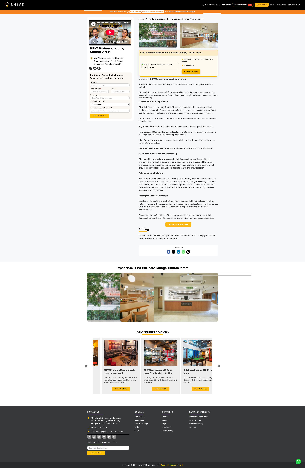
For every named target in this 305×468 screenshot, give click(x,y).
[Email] (188, 251)
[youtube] (104, 437)
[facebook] (89, 437)
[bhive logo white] (14, 2)
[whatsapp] (114, 437)
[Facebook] (168, 251)
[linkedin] (109, 437)
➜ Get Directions (191, 71)
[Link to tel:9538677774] (99, 68)
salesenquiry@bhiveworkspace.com (107, 431)
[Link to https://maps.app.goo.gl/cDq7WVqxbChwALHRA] (90, 68)
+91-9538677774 (99, 427)
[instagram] (99, 437)
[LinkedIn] (178, 251)
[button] (140, 35)
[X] (173, 251)
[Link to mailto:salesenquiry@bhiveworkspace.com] (95, 68)
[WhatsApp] (183, 251)
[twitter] (94, 437)
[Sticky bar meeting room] (152, 10)
